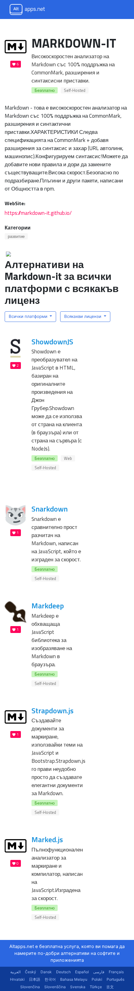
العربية (15, 972)
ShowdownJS (52, 341)
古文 (110, 986)
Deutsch (63, 972)
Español (82, 972)
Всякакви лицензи (83, 316)
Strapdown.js (52, 710)
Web (68, 458)
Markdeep (47, 605)
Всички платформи (29, 316)
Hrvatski (17, 979)
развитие (16, 236)
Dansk (46, 972)
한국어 (50, 979)
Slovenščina (55, 986)
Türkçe (96, 986)
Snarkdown (49, 508)
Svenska (77, 986)
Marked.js (47, 839)
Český (30, 972)
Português (115, 979)
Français (116, 972)
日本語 (34, 979)
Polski (97, 979)
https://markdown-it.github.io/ (38, 213)
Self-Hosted (74, 90)
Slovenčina (30, 986)
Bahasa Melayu (73, 979)
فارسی (98, 972)
